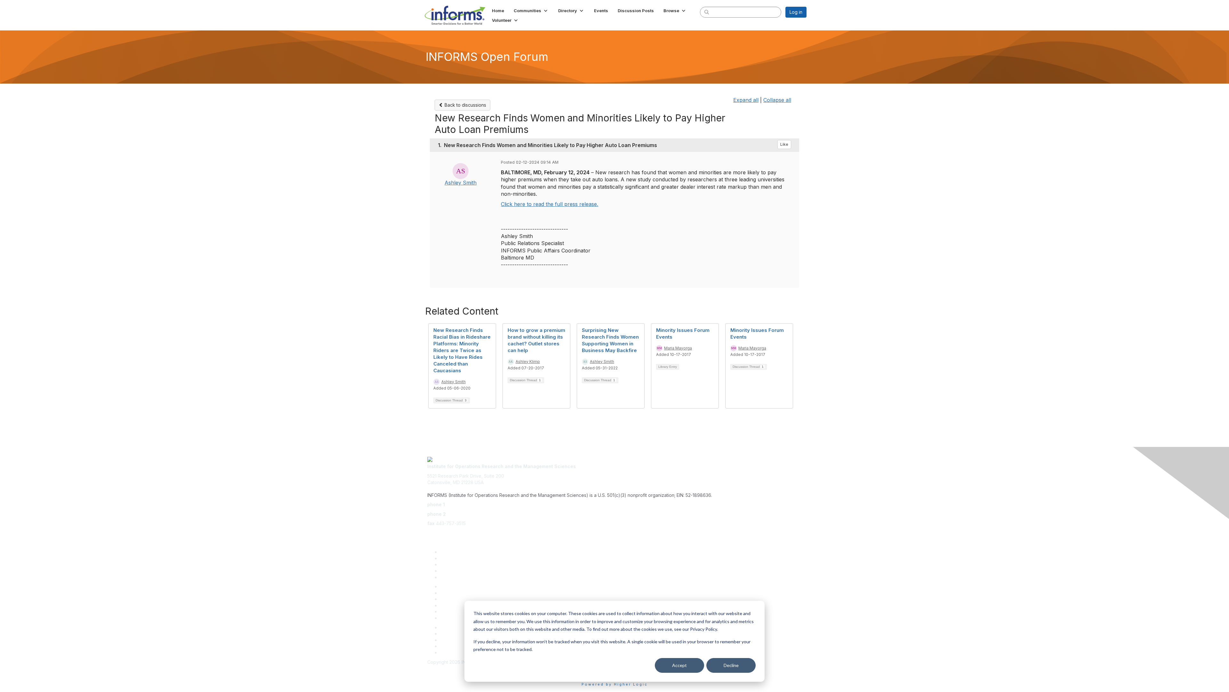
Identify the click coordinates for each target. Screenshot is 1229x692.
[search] (706, 12)
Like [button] (784, 144)
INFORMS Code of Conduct (456, 668)
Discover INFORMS (460, 552)
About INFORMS (457, 618)
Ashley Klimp (528, 361)
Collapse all (777, 100)
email (432, 533)
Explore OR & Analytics (464, 558)
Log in (796, 12)
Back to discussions (464, 105)
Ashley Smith (461, 182)
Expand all (746, 100)
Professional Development (468, 593)
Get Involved (453, 564)
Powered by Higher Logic (615, 684)
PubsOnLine (452, 627)
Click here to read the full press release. (549, 204)
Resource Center (458, 599)
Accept (679, 665)
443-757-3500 (462, 504)
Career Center (455, 646)
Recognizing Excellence (465, 586)
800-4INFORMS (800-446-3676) (482, 514)
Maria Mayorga (678, 348)
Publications (452, 611)
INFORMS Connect (459, 652)
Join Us (448, 577)
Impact (447, 570)
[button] (531, 10)
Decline (731, 665)
